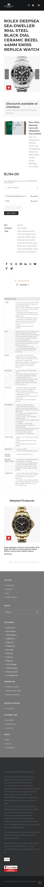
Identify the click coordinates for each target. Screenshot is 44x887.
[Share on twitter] (11, 264)
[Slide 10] (32, 562)
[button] (39, 5)
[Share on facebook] (6, 264)
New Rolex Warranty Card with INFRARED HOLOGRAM (20, 182)
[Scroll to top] (40, 883)
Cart (7, 593)
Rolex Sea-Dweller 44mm (27, 243)
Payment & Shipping (12, 687)
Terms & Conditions (13, 695)
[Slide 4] (18, 562)
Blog (7, 740)
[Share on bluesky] (35, 264)
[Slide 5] (20, 562)
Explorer (9, 657)
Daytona (9, 653)
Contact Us (10, 728)
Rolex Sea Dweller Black (27, 246)
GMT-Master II (11, 635)
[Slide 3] (15, 562)
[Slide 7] (25, 562)
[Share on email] (11, 268)
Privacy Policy (11, 724)
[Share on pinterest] (21, 264)
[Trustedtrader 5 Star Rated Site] (10, 869)
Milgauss (9, 661)
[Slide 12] (37, 562)
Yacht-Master (11, 664)
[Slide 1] (10, 562)
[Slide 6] (23, 562)
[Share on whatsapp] (30, 264)
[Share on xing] (6, 268)
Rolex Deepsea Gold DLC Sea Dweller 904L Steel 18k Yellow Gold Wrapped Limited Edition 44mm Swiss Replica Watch (22, 549)
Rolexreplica (31, 252)
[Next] (37, 79)
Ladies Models (11, 668)
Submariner (10, 628)
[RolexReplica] (22, 5)
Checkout (9, 589)
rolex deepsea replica (26, 231)
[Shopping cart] (32, 5)
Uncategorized (12, 675)
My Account (10, 585)
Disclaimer (9, 720)
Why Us (8, 744)
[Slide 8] (28, 562)
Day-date (10, 650)
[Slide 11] (35, 562)
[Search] (28, 5)
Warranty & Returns (13, 691)
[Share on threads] (16, 264)
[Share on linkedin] (25, 264)
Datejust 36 (10, 646)
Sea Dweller (22, 228)
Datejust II (10, 642)
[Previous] (6, 79)
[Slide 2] (13, 562)
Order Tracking (11, 597)
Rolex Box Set (11, 672)
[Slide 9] (30, 562)
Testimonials (10, 747)
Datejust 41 (10, 639)
